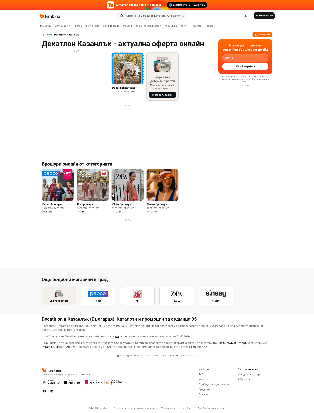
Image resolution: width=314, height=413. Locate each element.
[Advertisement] (75, 75)
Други (184, 25)
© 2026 (98, 408)
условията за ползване (232, 79)
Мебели (127, 25)
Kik (74, 347)
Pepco (81, 347)
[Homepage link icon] (118, 355)
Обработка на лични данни (211, 408)
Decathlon (48, 347)
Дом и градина (111, 25)
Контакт (204, 379)
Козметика (171, 25)
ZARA (68, 347)
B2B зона (244, 379)
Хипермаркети (63, 25)
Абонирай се (264, 34)
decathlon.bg (199, 347)
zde (117, 336)
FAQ (201, 374)
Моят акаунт (266, 15)
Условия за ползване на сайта (175, 408)
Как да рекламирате (251, 374)
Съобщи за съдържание (214, 384)
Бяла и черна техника (87, 25)
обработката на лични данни (256, 80)
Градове (210, 25)
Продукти (196, 25)
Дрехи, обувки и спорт (148, 25)
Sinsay (59, 347)
